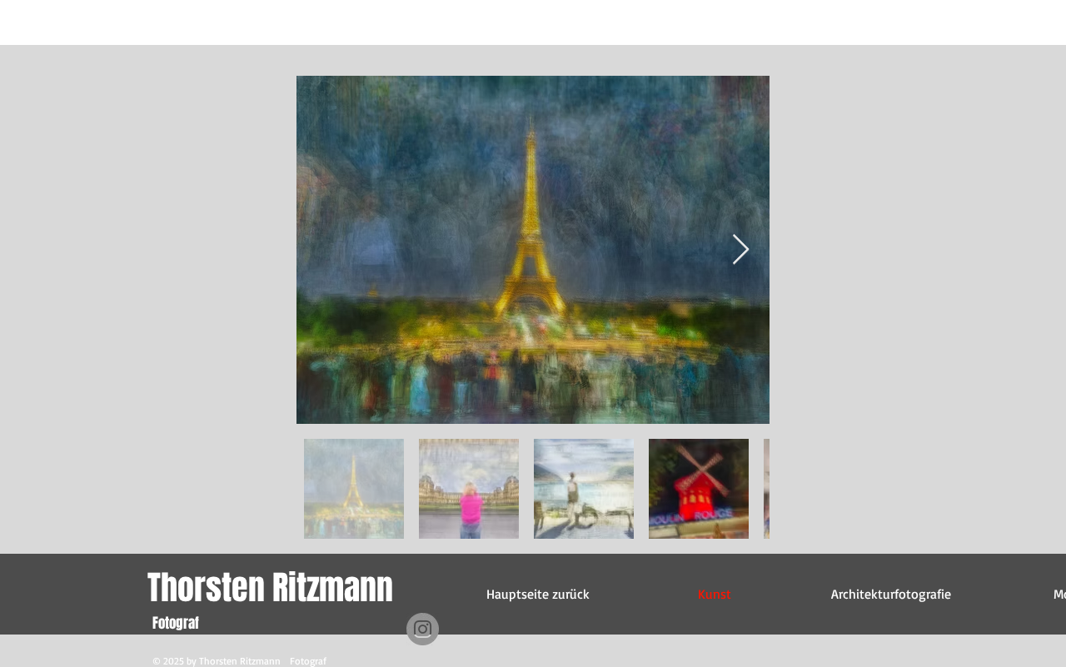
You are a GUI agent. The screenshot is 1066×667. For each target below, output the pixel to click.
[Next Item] (740, 250)
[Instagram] (422, 629)
